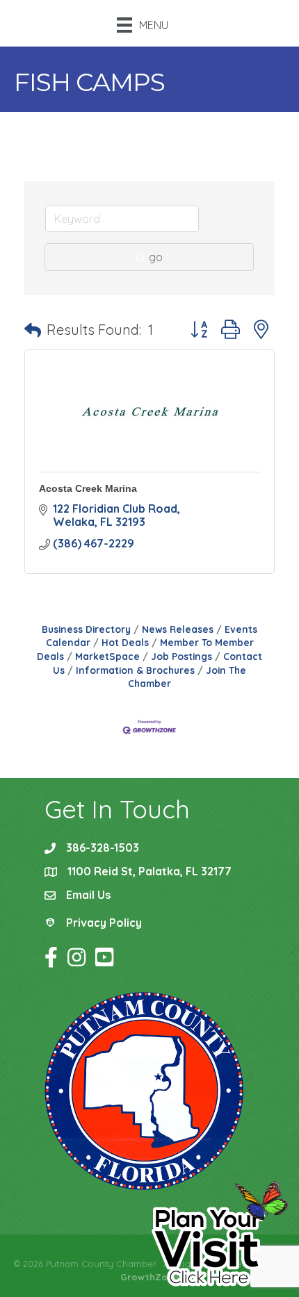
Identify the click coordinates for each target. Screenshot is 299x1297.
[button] (32, 329)
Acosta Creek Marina (88, 488)
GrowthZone (149, 1276)
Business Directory (86, 629)
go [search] (156, 257)
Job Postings (181, 656)
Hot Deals (125, 642)
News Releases (177, 629)
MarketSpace (107, 656)
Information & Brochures (135, 670)
